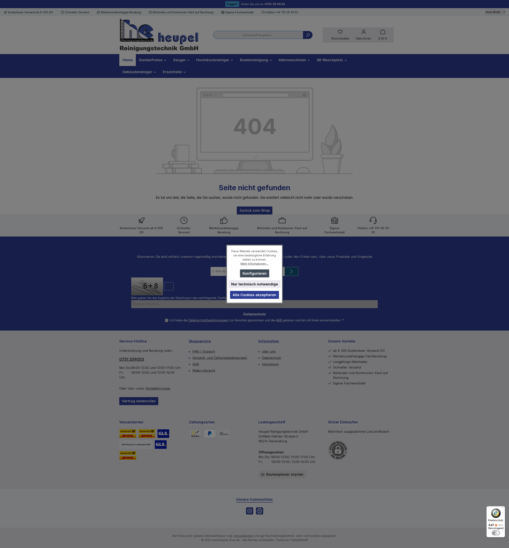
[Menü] (502, 508)
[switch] (496, 533)
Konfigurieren (255, 273)
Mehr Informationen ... (255, 263)
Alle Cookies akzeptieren (254, 295)
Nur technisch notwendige (254, 284)
